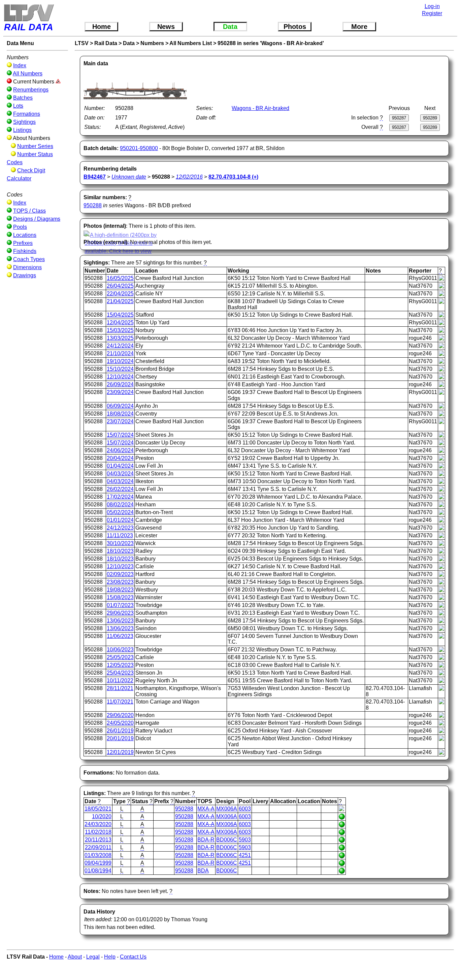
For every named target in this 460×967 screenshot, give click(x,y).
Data (230, 26)
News (166, 26)
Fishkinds (24, 251)
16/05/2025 (120, 278)
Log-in (432, 6)
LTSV (82, 43)
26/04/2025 (120, 286)
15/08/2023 (120, 597)
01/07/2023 (120, 605)
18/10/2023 (120, 551)
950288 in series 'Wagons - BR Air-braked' (271, 43)
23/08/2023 (120, 582)
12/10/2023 (120, 566)
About (75, 957)
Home (101, 26)
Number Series (35, 146)
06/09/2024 (120, 406)
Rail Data (105, 43)
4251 (245, 855)
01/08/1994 (98, 870)
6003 (245, 809)
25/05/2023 (120, 657)
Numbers (152, 43)
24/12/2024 (120, 346)
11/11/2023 (120, 535)
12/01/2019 (120, 752)
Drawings (24, 275)
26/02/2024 (120, 489)
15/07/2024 (120, 435)
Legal (93, 957)
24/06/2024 (120, 450)
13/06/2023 (120, 620)
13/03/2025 (120, 338)
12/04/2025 (120, 322)
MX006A (226, 809)
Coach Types (29, 259)
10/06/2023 (120, 649)
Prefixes (23, 243)
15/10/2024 (120, 369)
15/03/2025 (120, 330)
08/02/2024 (120, 504)
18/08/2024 (120, 414)
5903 (245, 840)
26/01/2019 (120, 730)
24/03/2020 (98, 824)
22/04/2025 (120, 293)
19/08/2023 (120, 590)
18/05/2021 (98, 809)
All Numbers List (190, 43)
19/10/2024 (120, 361)
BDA (203, 870)
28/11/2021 (120, 688)
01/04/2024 (120, 466)
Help (110, 957)
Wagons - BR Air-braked (260, 108)
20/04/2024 (120, 458)
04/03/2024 (120, 473)
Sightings (24, 122)
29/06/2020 (120, 715)
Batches (23, 98)
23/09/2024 (120, 392)
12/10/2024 (120, 377)
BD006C (226, 840)
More (359, 26)
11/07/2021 (120, 702)
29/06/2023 (120, 613)
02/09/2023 (120, 574)
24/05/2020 (120, 723)
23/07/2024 (120, 421)
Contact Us (133, 957)
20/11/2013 (98, 840)
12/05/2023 (120, 665)
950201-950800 (139, 148)
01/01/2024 (120, 520)
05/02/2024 (120, 512)
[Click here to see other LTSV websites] (28, 12)
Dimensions (27, 267)
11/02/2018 (98, 832)
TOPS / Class (29, 211)
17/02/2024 (120, 497)
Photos (295, 26)
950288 (93, 205)
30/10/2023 (120, 543)
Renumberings (30, 90)
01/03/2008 (98, 855)
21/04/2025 (120, 301)
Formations (26, 114)
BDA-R (206, 840)
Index (19, 65)
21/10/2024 (120, 353)
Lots (18, 106)
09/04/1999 (98, 863)
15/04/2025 (120, 315)
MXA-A (206, 809)
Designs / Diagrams (36, 219)
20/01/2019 (120, 738)
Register (432, 13)
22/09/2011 (98, 847)
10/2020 (101, 816)
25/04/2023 (120, 673)
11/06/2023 (120, 636)
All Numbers (27, 73)
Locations (24, 235)
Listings (22, 130)
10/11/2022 (120, 680)
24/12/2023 (120, 528)
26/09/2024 (120, 384)
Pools (20, 227)
